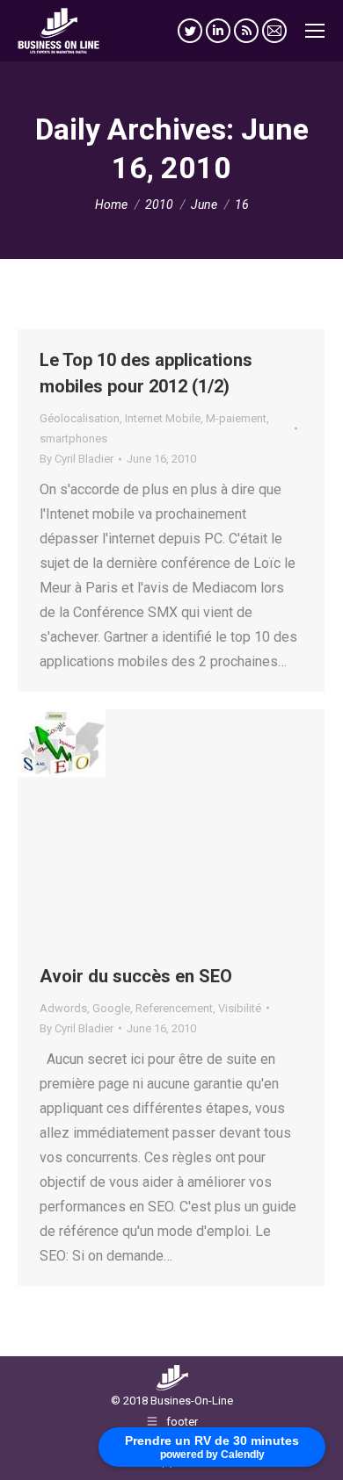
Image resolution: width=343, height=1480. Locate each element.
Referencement (174, 1008)
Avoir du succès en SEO (136, 976)
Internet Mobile (163, 418)
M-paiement (236, 418)
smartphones (73, 438)
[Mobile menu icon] (314, 30)
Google (111, 1008)
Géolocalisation (80, 418)
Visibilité (239, 1008)
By (76, 458)
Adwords (63, 1008)
